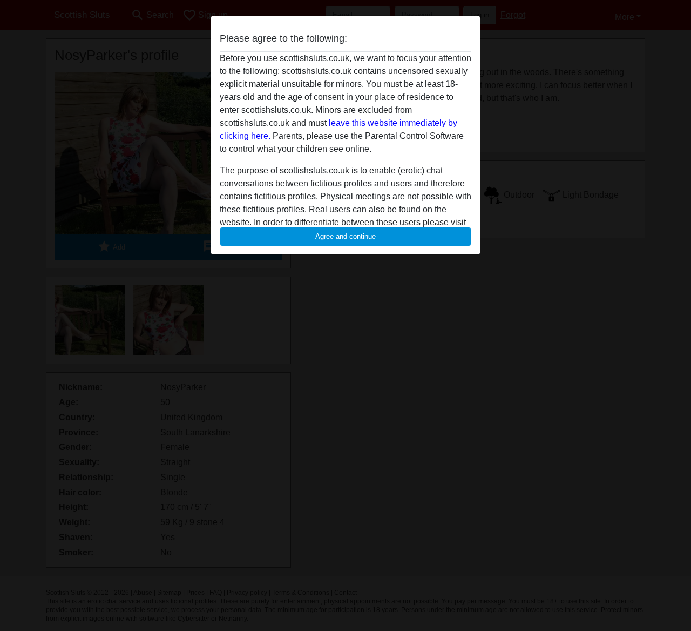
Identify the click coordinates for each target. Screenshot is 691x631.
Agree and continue (345, 236)
